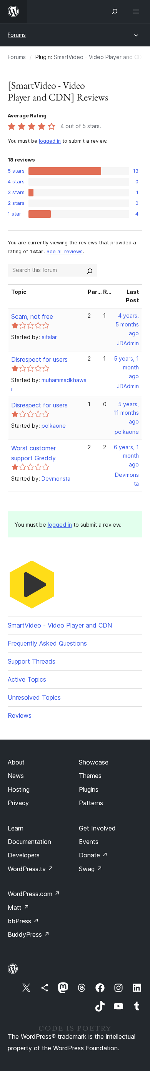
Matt (18, 907)
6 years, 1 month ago (126, 456)
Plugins (88, 789)
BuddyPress (29, 934)
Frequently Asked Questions (47, 643)
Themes (90, 775)
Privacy (18, 803)
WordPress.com (34, 894)
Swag (90, 869)
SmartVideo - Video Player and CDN (100, 57)
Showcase (93, 762)
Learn (15, 828)
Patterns (91, 803)
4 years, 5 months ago (127, 324)
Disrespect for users (39, 359)
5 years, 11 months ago (126, 413)
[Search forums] (89, 270)
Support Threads (31, 661)
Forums (17, 34)
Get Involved (97, 828)
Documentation (29, 841)
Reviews (20, 715)
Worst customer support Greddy (33, 453)
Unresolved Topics (34, 697)
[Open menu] (137, 11)
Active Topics (27, 679)
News (16, 775)
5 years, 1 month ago (126, 367)
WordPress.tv (30, 869)
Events (88, 841)
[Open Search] (114, 11)
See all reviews (65, 251)
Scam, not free (32, 316)
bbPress (23, 921)
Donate (93, 855)
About (16, 762)
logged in (50, 141)
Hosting (19, 789)
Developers (24, 855)
